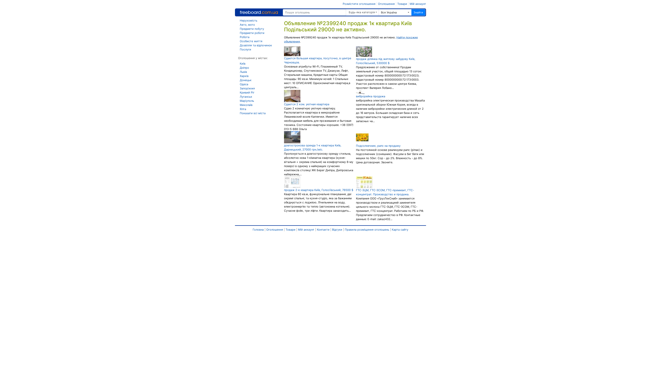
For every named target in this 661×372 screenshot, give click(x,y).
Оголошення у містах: (253, 58)
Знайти (418, 12)
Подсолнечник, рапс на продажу (378, 145)
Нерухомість (248, 20)
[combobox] (395, 12)
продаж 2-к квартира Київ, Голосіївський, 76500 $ (318, 190)
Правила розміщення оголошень (367, 229)
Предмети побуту (252, 28)
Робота (244, 37)
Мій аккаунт (418, 4)
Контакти (323, 229)
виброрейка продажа (370, 96)
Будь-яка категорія (362, 12)
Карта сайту (400, 229)
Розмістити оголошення (359, 4)
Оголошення (386, 4)
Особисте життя (251, 41)
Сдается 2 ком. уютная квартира (306, 104)
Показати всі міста (253, 113)
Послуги (245, 49)
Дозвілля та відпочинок (256, 45)
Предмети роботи (252, 33)
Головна (258, 229)
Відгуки (337, 229)
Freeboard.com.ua (259, 12)
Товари (402, 4)
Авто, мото (247, 24)
